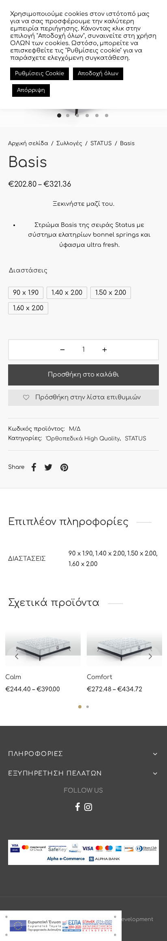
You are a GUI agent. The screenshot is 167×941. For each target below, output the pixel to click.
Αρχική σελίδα (28, 143)
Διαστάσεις (28, 270)
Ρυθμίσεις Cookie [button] (39, 73)
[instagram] (88, 808)
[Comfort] (124, 647)
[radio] (25, 293)
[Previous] (16, 656)
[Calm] (43, 647)
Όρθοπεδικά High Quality (83, 439)
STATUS (101, 143)
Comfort (99, 677)
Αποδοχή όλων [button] (98, 73)
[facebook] (77, 808)
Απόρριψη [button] (31, 90)
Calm (13, 677)
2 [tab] (87, 707)
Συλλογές (69, 143)
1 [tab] (79, 706)
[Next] (150, 656)
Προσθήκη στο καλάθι (83, 374)
